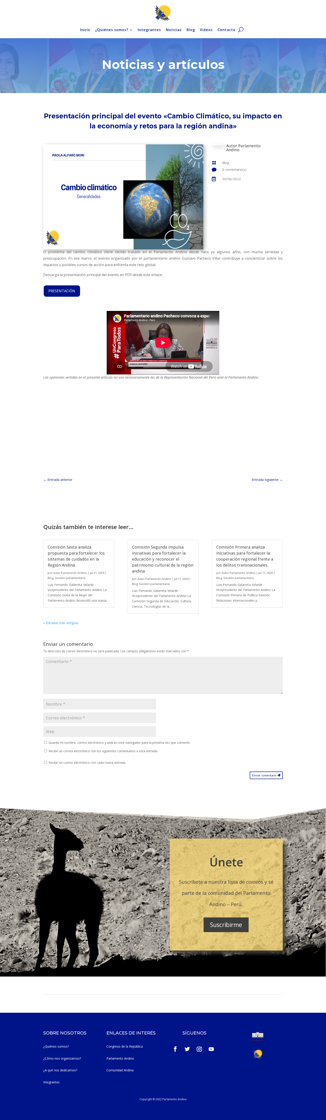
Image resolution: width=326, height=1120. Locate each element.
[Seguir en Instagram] (199, 1049)
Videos (206, 29)
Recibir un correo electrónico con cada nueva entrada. (87, 762)
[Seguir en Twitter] (187, 1049)
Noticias (174, 29)
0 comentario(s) (234, 169)
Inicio (85, 29)
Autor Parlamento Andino (70, 573)
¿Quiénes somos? (111, 29)
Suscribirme (226, 925)
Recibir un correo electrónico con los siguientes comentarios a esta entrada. (103, 751)
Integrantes (149, 29)
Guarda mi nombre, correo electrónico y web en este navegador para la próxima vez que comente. (119, 742)
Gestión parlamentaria (70, 578)
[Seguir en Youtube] (211, 1049)
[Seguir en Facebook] (175, 1049)
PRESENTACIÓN (61, 290)
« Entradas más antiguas (61, 623)
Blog (191, 29)
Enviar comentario (264, 775)
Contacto (227, 29)
